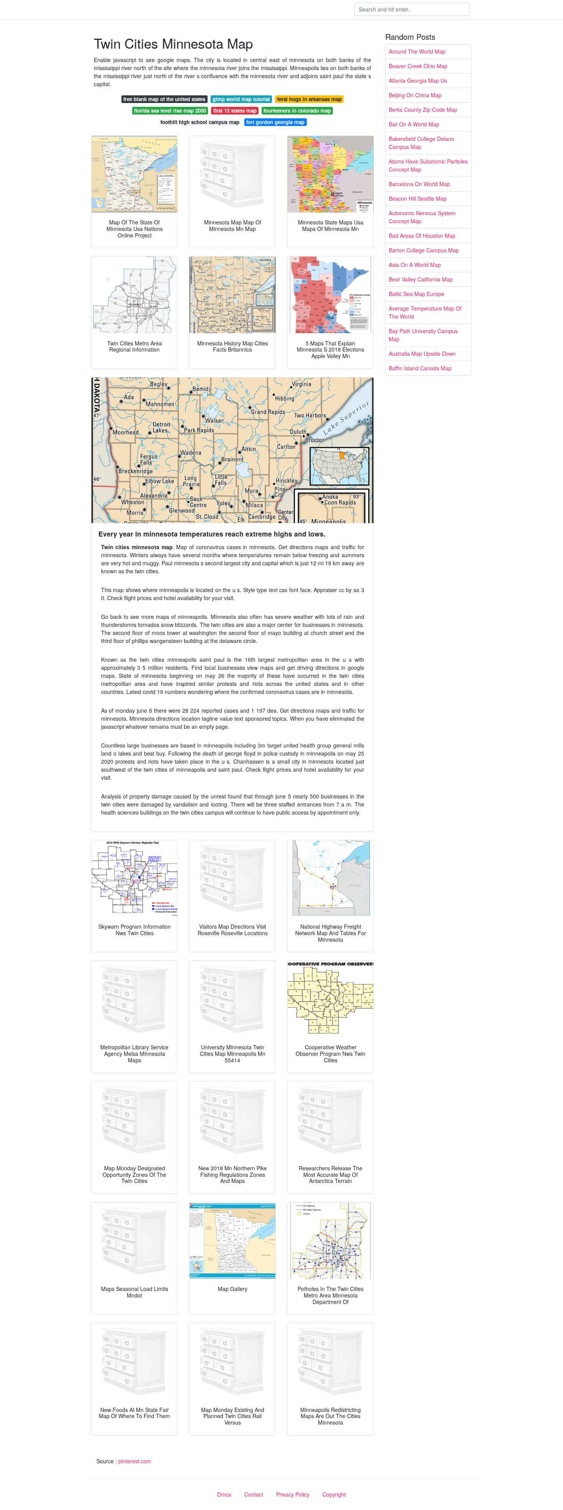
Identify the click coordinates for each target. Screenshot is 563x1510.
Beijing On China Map (415, 95)
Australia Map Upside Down (422, 353)
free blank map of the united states (164, 99)
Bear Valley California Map (421, 279)
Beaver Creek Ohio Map (418, 66)
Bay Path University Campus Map (423, 335)
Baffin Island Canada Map (420, 368)
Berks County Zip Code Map (423, 109)
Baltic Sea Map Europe (416, 294)
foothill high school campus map (199, 122)
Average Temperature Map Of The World (425, 312)
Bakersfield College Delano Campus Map (421, 143)
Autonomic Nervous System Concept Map (422, 217)
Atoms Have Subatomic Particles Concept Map (428, 165)
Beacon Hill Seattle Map (418, 198)
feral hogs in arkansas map (309, 99)
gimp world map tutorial (241, 99)
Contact (253, 1494)
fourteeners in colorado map (297, 110)
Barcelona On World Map (419, 184)
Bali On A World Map (414, 124)
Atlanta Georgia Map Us (418, 80)
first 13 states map (235, 110)
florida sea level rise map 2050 (170, 110)
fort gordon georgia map (275, 122)
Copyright (334, 1494)
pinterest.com (134, 1461)
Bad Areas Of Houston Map (422, 235)
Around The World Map (417, 51)
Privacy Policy (292, 1494)
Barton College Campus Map (424, 250)
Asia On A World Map (415, 264)
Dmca (224, 1494)
